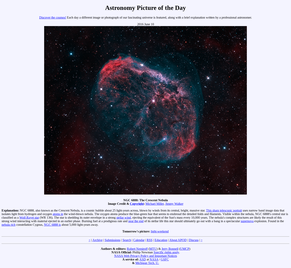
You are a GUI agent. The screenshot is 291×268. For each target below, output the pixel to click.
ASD (142, 259)
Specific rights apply (166, 252)
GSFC (165, 259)
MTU (153, 248)
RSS (149, 240)
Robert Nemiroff (137, 248)
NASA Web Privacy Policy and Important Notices (145, 256)
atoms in (58, 214)
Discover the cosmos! (52, 17)
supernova (247, 221)
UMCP (184, 248)
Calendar (139, 240)
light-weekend (160, 231)
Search (127, 240)
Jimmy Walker (174, 203)
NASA (154, 259)
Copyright (137, 203)
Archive (97, 240)
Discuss (194, 240)
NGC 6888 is (52, 224)
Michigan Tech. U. (147, 263)
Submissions (112, 240)
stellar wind (123, 217)
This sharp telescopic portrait (224, 210)
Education (161, 240)
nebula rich (8, 224)
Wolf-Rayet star (29, 217)
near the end (136, 221)
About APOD (178, 240)
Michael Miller (155, 203)
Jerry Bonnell (170, 248)
